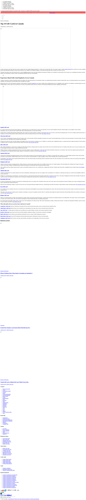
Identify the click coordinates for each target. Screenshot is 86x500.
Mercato (4, 422)
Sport (4, 399)
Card (7, 127)
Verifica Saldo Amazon (7, 459)
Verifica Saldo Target (7, 461)
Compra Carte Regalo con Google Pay (10, 485)
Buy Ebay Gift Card (42, 150)
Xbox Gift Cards (6, 439)
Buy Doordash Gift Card (80, 184)
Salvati (4, 389)
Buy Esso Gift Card (8, 193)
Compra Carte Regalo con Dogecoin (9, 480)
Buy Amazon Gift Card (7, 159)
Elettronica (5, 403)
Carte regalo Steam (6, 438)
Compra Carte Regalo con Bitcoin (9, 475)
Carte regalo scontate (7, 391)
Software (4, 405)
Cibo (4, 407)
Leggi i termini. (52, 12)
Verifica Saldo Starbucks (7, 463)
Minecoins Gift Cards (7, 452)
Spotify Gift (3, 127)
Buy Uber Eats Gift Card (33, 142)
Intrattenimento (5, 398)
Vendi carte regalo (6, 418)
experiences (34, 83)
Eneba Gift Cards (6, 442)
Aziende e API (5, 424)
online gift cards (68, 69)
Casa (4, 410)
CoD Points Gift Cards (7, 449)
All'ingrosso (5, 423)
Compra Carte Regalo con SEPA (9, 483)
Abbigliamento (5, 402)
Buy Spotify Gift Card (46, 133)
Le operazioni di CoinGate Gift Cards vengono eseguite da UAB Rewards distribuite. (23, 498)
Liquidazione (5, 417)
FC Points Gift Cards (7, 451)
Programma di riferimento (7, 419)
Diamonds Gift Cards (7, 454)
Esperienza (5, 406)
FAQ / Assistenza (6, 429)
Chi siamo (5, 428)
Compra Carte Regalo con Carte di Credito (11, 482)
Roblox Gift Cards (6, 443)
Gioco (4, 393)
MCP (4, 431)
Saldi (4, 401)
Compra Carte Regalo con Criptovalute (10, 474)
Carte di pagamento (6, 395)
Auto (4, 408)
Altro (4, 413)
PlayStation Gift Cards (7, 441)
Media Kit (5, 433)
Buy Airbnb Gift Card (52, 176)
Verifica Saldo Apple (6, 460)
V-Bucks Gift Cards (6, 450)
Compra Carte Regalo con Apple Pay (10, 484)
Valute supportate (6, 430)
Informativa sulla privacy (7, 469)
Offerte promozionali (7, 394)
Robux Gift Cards (6, 448)
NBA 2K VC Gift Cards (7, 453)
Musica (4, 411)
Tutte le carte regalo (6, 388)
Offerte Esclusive (6, 432)
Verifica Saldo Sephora (7, 462)
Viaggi (4, 397)
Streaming (5, 404)
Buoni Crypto (5, 396)
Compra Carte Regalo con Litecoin (9, 478)
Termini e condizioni (6, 468)
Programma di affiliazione (7, 420)
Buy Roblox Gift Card (17, 201)
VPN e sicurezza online (7, 412)
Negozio (4, 392)
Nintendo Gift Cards (6, 440)
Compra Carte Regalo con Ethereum (9, 476)
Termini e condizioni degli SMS (9, 470)
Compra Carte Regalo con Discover (9, 487)
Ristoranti (4, 400)
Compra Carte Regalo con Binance (9, 479)
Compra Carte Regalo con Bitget (9, 486)
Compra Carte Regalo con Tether (9, 481)
